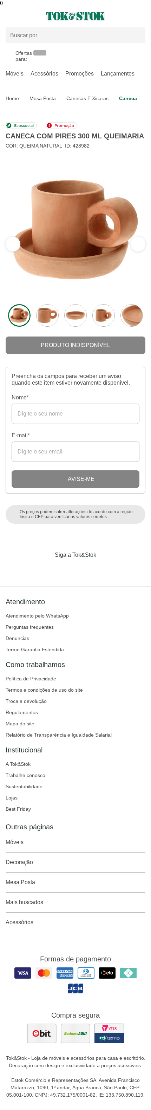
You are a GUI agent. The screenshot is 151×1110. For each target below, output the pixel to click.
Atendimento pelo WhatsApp (37, 616)
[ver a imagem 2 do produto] (47, 315)
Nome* (20, 397)
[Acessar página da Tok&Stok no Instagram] (65, 569)
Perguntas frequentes (30, 627)
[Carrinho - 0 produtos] (141, 16)
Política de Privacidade (31, 678)
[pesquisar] (137, 35)
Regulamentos (22, 712)
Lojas (12, 798)
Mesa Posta (42, 98)
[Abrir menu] (25, 16)
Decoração (19, 862)
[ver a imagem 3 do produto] (75, 315)
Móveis (15, 74)
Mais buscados (24, 902)
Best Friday (18, 809)
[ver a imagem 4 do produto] (103, 315)
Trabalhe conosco (25, 775)
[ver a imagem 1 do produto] (19, 315)
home (12, 98)
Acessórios (44, 74)
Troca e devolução (26, 701)
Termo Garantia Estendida (35, 649)
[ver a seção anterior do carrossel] (138, 244)
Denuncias (17, 638)
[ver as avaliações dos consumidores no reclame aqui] (75, 1033)
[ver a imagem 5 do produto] (131, 315)
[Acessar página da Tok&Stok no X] (105, 569)
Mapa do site (20, 723)
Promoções (79, 74)
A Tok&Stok (18, 764)
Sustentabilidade (24, 786)
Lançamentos (117, 74)
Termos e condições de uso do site (44, 690)
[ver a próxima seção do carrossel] (13, 244)
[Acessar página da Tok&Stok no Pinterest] (85, 569)
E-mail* (21, 435)
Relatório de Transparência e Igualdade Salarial (59, 735)
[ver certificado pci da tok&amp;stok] (109, 1033)
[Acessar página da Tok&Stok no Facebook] (46, 569)
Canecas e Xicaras (87, 98)
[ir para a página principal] (75, 16)
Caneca (128, 98)
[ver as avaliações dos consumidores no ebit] (42, 1033)
